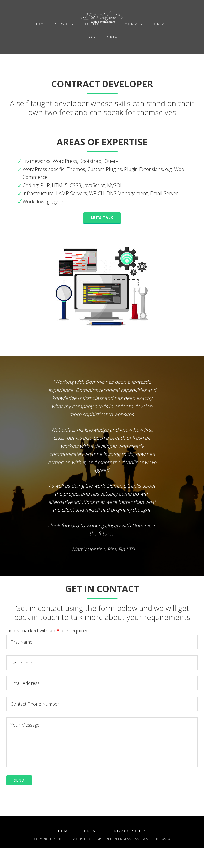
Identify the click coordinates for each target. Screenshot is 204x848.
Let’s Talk (102, 217)
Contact (91, 831)
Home (64, 831)
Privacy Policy (129, 831)
